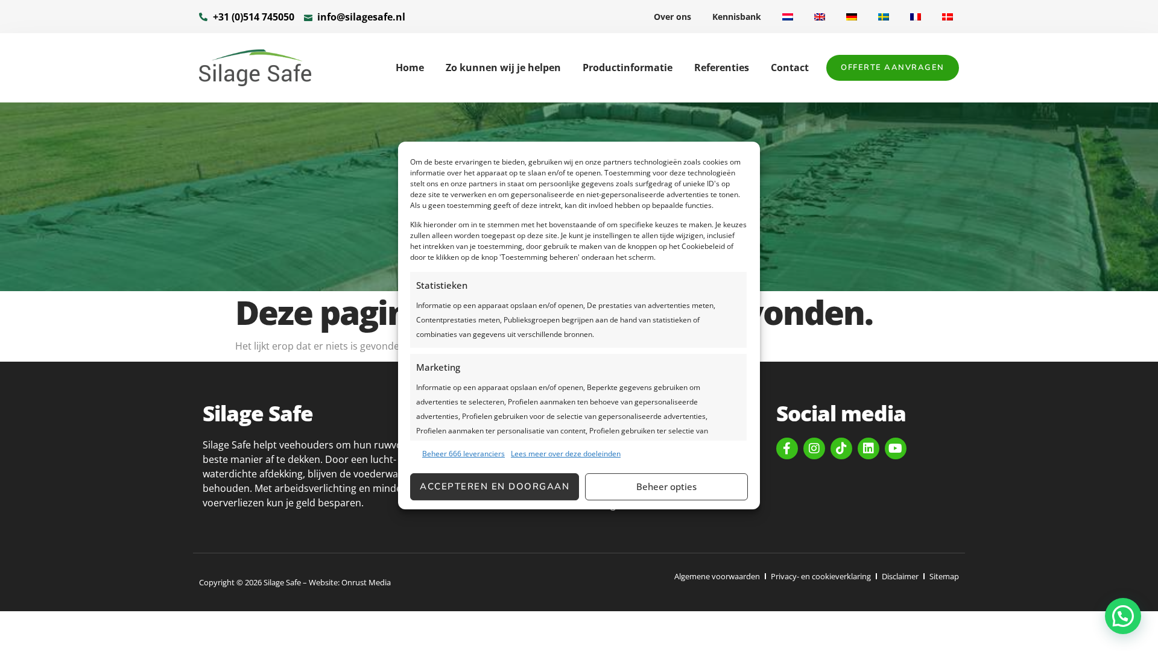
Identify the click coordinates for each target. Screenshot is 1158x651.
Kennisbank (736, 16)
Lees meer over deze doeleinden (566, 453)
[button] (1123, 616)
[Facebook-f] (787, 448)
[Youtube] (895, 448)
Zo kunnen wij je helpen (503, 67)
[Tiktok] (841, 448)
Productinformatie (627, 67)
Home (410, 67)
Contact (790, 67)
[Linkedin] (868, 448)
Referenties (721, 67)
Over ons (672, 16)
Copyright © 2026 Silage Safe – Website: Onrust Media (295, 582)
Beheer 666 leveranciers (463, 453)
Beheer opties (666, 486)
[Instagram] (814, 448)
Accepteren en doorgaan (494, 486)
